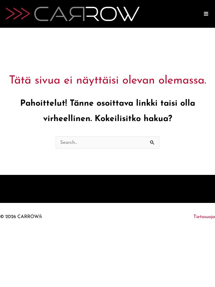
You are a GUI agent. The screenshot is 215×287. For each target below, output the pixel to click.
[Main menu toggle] (206, 14)
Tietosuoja (204, 216)
